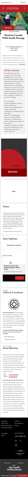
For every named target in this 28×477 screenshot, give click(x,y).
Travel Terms (20, 463)
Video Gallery (4, 421)
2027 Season (19, 28)
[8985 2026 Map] (7, 256)
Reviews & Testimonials (6, 425)
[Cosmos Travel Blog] (16, 440)
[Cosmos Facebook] (20, 440)
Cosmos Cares (4, 423)
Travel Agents (4, 433)
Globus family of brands (6, 2)
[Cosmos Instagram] (16, 445)
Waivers (14, 465)
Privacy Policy (7, 463)
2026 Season (8, 28)
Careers (3, 435)
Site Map (16, 425)
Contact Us (17, 421)
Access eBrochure (18, 423)
